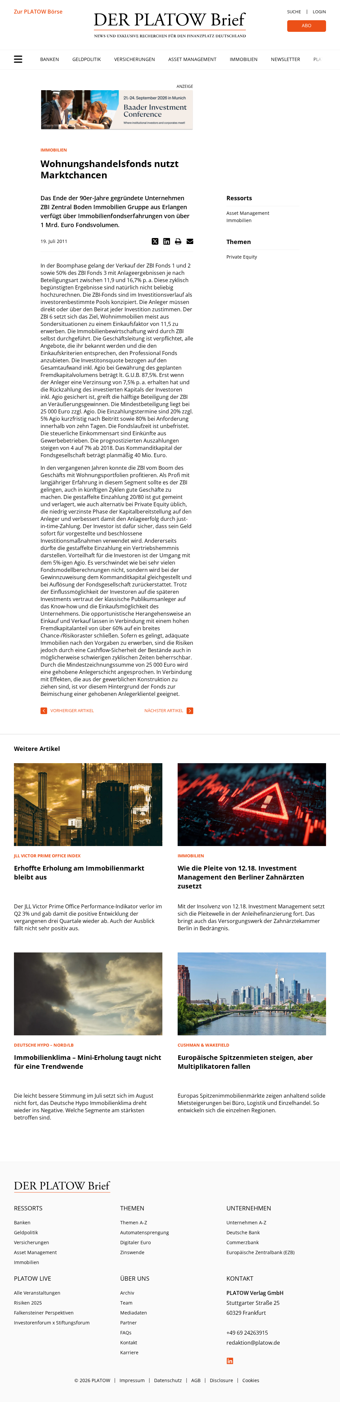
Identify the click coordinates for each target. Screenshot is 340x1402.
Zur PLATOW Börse (38, 11)
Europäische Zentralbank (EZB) (260, 1252)
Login (319, 12)
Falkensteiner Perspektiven (44, 1313)
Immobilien (244, 59)
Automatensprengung (144, 1232)
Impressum (132, 1380)
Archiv (127, 1293)
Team (126, 1303)
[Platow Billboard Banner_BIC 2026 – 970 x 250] (117, 110)
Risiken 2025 (28, 1303)
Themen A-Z (133, 1222)
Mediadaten (133, 1313)
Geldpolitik (86, 59)
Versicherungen (134, 59)
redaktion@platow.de (253, 1342)
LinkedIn (229, 1361)
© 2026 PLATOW (92, 1380)
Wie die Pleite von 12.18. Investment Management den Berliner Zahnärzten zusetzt (241, 877)
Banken (49, 59)
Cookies (250, 1380)
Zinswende (132, 1252)
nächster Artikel (163, 710)
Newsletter (285, 59)
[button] (155, 241)
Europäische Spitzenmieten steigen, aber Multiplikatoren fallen (245, 1062)
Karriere (129, 1352)
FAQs (125, 1332)
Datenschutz (168, 1380)
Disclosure (221, 1380)
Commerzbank (242, 1242)
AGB (196, 1380)
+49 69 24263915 (247, 1332)
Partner (128, 1322)
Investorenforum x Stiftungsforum (52, 1322)
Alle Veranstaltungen (37, 1293)
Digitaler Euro (135, 1242)
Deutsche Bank (243, 1232)
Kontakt (128, 1342)
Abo (306, 25)
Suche (294, 12)
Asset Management (192, 59)
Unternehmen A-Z (246, 1222)
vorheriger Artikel (72, 710)
